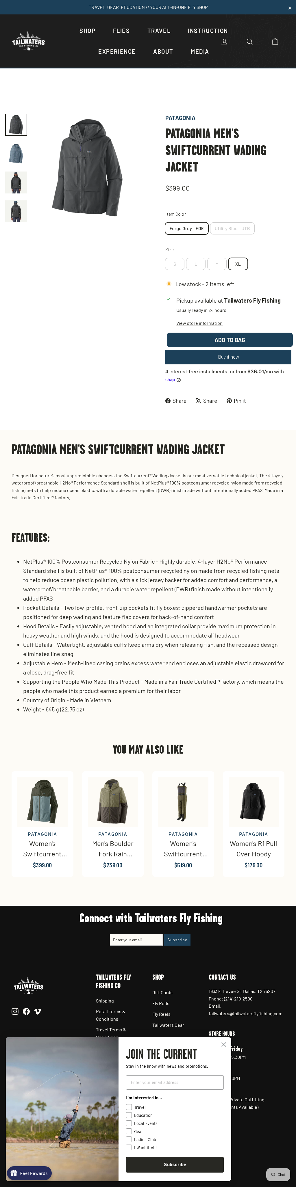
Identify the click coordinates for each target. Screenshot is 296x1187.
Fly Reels (161, 1014)
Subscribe (175, 1164)
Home (11, 93)
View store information (199, 323)
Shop (87, 30)
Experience (117, 51)
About (163, 51)
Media (200, 51)
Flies (121, 30)
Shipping (105, 1000)
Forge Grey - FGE (187, 228)
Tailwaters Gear (168, 1025)
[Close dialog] (224, 1044)
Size (169, 249)
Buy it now (228, 357)
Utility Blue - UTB (232, 228)
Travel (159, 30)
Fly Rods (160, 1003)
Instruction (208, 30)
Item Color (175, 214)
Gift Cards (162, 992)
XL (238, 264)
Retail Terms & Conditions (110, 1015)
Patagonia (180, 117)
